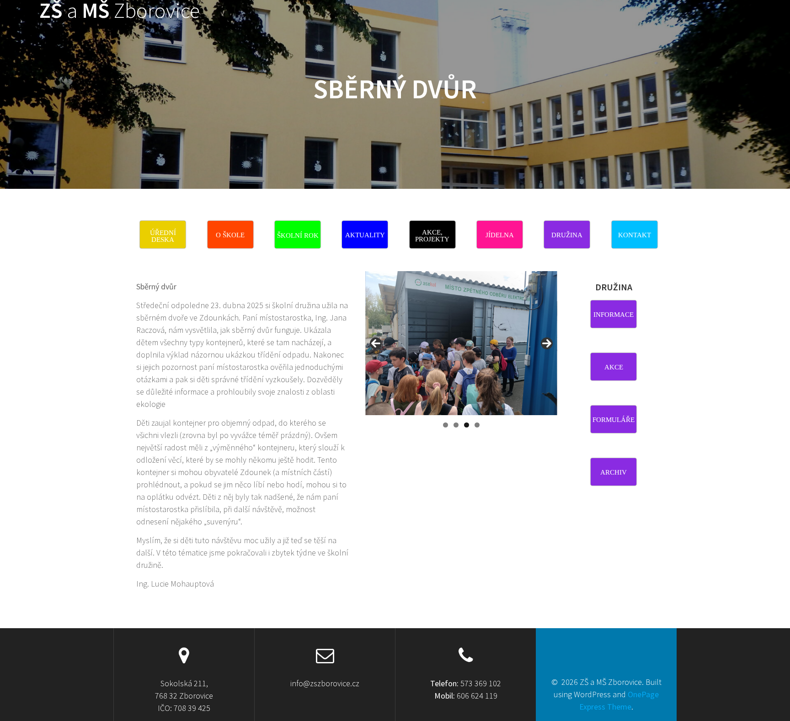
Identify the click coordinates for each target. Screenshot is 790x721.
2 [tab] (456, 424)
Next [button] (547, 343)
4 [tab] (477, 424)
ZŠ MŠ (119, 10)
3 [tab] (466, 424)
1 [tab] (445, 424)
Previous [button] (376, 343)
